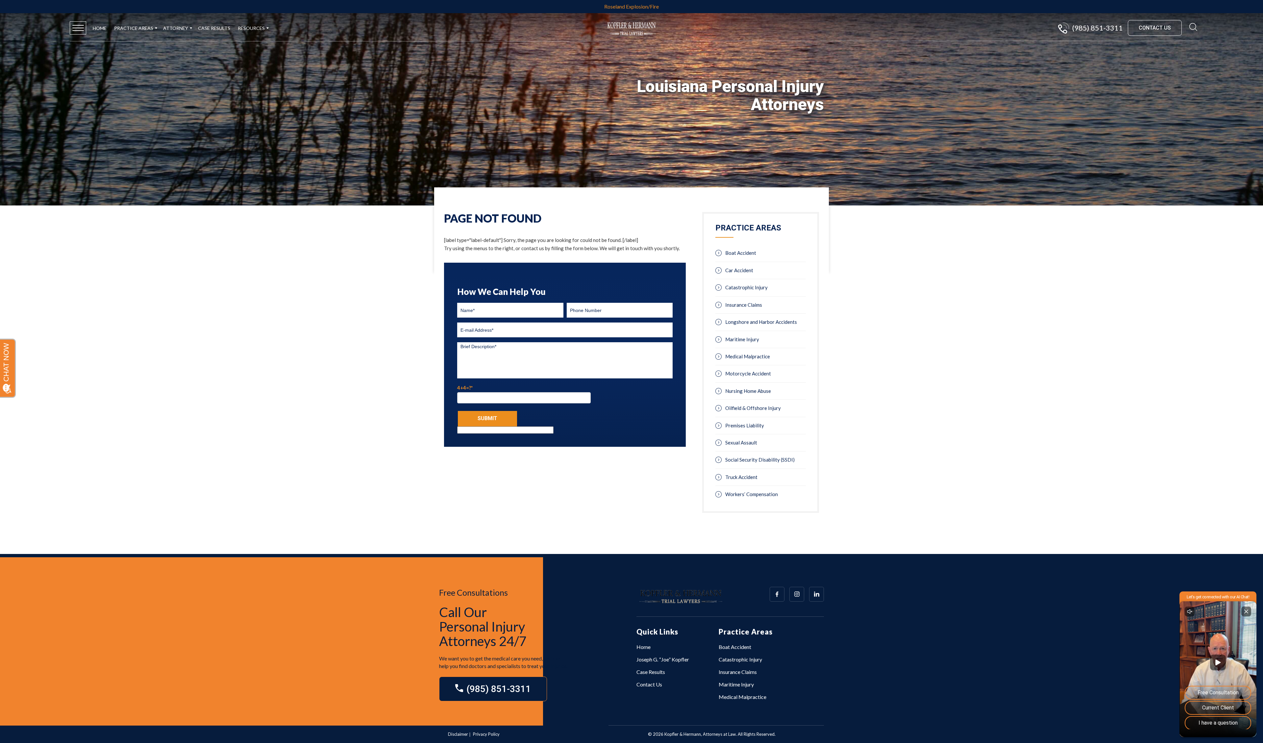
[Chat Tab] (631, 371)
